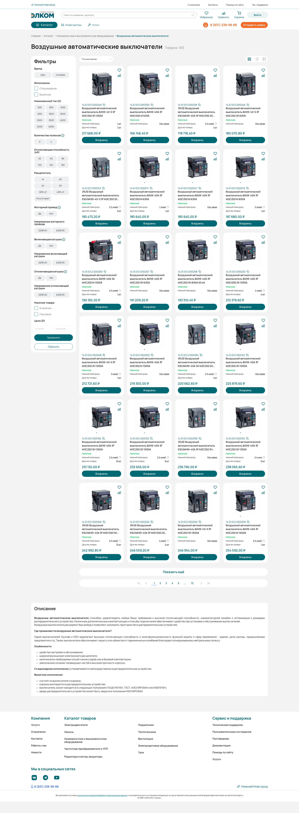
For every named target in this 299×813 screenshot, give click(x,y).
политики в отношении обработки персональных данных (102, 795)
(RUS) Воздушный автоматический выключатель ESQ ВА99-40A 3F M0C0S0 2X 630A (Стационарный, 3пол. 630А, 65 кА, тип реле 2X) (196, 111)
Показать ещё (173, 572)
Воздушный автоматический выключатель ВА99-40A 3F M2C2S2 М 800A (243, 195)
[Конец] (208, 583)
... (185, 583)
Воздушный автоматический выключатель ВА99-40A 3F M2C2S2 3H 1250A (99, 445)
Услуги (35, 724)
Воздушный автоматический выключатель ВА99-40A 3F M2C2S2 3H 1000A (243, 362)
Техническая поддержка (227, 724)
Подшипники (146, 724)
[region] (53, 75)
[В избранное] (119, 70)
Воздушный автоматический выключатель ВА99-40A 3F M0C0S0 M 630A (147, 111)
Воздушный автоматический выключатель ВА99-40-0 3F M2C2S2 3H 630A (243, 111)
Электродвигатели (76, 724)
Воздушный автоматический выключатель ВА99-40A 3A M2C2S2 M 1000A (99, 278)
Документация (221, 745)
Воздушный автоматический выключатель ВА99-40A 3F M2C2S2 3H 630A (147, 278)
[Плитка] (249, 59)
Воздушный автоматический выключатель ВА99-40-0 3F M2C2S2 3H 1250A (99, 111)
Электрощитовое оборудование (158, 745)
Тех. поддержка (260, 5)
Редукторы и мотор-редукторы (83, 756)
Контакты (213, 5)
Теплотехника (147, 731)
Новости (36, 752)
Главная (36, 36)
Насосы (69, 731)
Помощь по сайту (235, 5)
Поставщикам (220, 738)
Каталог (48, 36)
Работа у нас (39, 745)
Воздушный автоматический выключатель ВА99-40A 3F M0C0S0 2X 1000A (243, 278)
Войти (257, 15)
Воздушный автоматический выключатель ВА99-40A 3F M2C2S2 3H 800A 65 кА (195, 278)
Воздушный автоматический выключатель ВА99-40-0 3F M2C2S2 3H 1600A (195, 529)
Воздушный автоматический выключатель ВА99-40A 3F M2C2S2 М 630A (147, 195)
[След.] (201, 583)
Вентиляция (145, 738)
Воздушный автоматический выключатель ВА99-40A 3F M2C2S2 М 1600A (243, 529)
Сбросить (53, 346)
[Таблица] (264, 59)
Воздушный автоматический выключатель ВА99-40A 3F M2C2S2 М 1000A (147, 362)
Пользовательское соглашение (232, 731)
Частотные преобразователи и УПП (86, 748)
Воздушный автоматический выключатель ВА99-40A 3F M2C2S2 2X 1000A (147, 445)
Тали (141, 752)
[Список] (257, 59)
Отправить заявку (254, 25)
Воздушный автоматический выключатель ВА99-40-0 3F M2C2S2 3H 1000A (99, 362)
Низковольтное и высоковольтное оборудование (85, 36)
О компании (194, 5)
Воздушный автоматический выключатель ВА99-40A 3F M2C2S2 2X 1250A (243, 445)
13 (192, 583)
